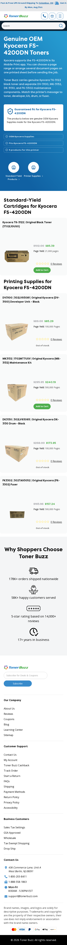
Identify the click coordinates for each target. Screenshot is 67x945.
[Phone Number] (44, 16)
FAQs (7, 781)
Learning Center (13, 729)
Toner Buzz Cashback (16, 765)
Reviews (8, 714)
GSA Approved (12, 832)
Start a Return (12, 776)
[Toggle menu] (60, 16)
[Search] (61, 26)
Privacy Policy (11, 802)
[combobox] (33, 25)
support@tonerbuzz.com (23, 896)
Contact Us (10, 754)
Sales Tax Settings (14, 827)
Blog (6, 724)
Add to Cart (42, 270)
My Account (10, 760)
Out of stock (42, 345)
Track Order (11, 770)
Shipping (9, 786)
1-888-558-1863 (17, 882)
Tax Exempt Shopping (16, 843)
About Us (9, 708)
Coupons (9, 719)
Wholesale (10, 838)
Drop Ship (10, 848)
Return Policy (11, 797)
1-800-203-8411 (17, 876)
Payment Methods (14, 792)
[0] (52, 16)
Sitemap (8, 735)
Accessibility (11, 807)
